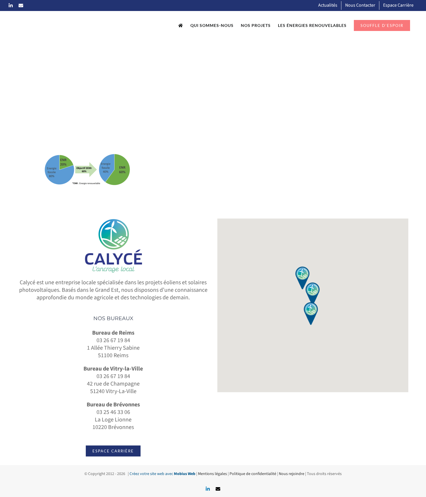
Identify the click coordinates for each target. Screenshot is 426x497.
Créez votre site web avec (162, 474)
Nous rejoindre (291, 474)
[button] (312, 293)
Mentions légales (212, 474)
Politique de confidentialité (253, 474)
